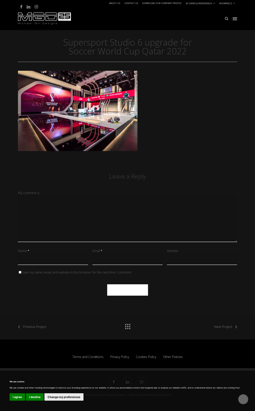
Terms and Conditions (87, 357)
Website (172, 251)
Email (97, 251)
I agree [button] (17, 397)
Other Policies (173, 357)
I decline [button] (34, 397)
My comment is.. (29, 193)
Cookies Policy (146, 357)
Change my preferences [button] (64, 397)
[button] (235, 19)
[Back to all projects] (127, 326)
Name (23, 251)
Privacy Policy (119, 357)
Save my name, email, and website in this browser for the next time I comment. (77, 272)
